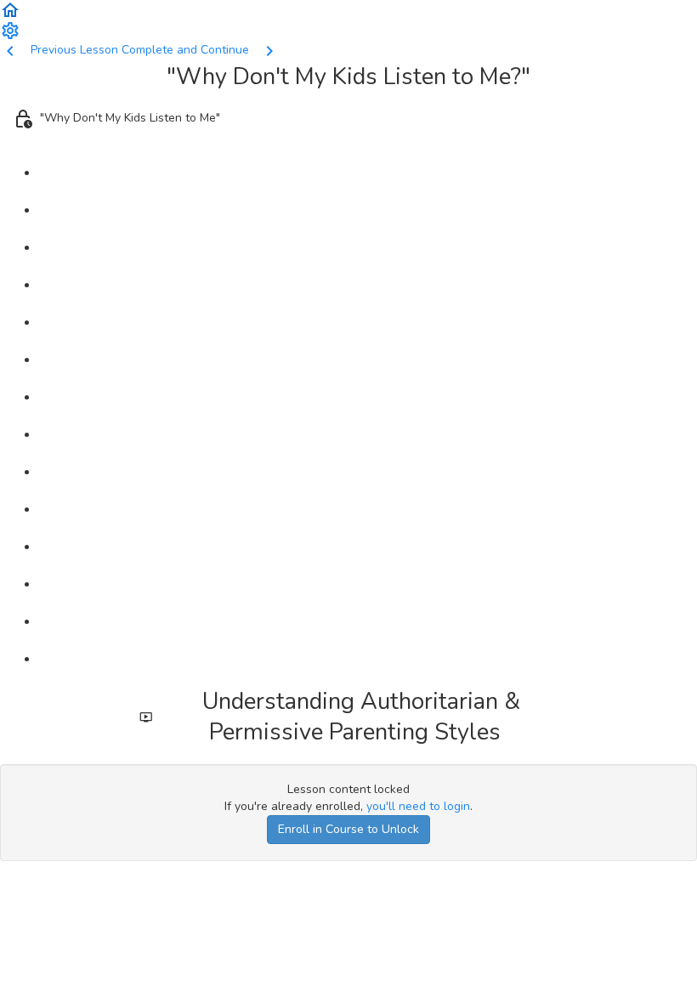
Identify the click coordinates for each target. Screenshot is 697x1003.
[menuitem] (10, 29)
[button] (10, 9)
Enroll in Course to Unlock (348, 829)
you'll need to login (418, 806)
